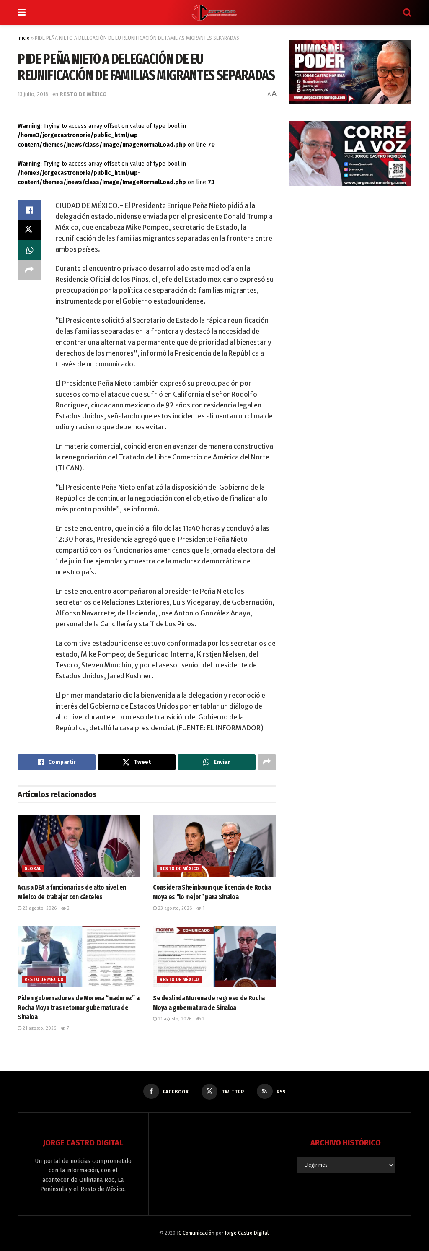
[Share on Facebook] (29, 210)
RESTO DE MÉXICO (83, 94)
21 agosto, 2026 (38, 1028)
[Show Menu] (22, 12)
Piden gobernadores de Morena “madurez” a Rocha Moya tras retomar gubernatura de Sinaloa (78, 1007)
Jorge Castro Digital (247, 1233)
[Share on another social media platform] (29, 270)
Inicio (24, 38)
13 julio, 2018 (33, 94)
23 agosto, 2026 (39, 908)
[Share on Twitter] (29, 230)
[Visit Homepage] (214, 12)
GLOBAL (32, 869)
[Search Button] (407, 12)
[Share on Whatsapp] (29, 250)
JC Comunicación (195, 1233)
